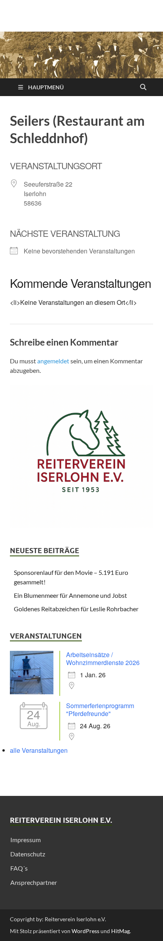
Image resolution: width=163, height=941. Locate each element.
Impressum (25, 839)
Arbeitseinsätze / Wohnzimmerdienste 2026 (103, 658)
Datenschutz (27, 854)
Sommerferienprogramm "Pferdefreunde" (100, 709)
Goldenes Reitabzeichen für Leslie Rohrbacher (76, 608)
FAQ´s (19, 868)
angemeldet (53, 361)
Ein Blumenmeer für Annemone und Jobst (70, 595)
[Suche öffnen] (143, 87)
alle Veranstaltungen (39, 750)
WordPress (85, 931)
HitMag (120, 931)
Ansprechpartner (33, 882)
